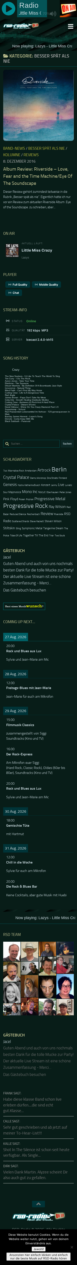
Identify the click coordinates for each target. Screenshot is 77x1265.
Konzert (45, 485)
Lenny (54, 485)
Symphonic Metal (32, 528)
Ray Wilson (57, 506)
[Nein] (72, 1247)
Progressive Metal (49, 498)
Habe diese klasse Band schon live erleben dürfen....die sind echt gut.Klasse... (32, 1092)
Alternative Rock (16, 470)
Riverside (58, 514)
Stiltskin (9, 528)
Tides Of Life (16, 535)
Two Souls (60, 535)
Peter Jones (65, 492)
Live (61, 484)
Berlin (59, 469)
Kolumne (11, 155)
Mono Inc (29, 491)
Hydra (21, 485)
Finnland (63, 478)
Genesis (10, 484)
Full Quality (20, 284)
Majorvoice (14, 492)
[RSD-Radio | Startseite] (27, 26)
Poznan (30, 499)
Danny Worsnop (38, 478)
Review (47, 513)
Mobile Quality (48, 284)
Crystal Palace (16, 477)
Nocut (42, 492)
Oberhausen (52, 492)
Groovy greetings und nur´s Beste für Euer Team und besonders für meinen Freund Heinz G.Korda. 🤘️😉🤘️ (35, 570)
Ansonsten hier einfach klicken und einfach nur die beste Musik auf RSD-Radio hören (38, 1256)
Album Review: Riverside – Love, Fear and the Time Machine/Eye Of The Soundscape (37, 176)
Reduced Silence (18, 514)
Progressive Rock (25, 506)
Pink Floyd (10, 499)
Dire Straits (52, 478)
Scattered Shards (20, 521)
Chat (16, 292)
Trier (51, 535)
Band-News (14, 148)
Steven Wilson (53, 521)
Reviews (31, 155)
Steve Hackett (37, 521)
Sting (18, 528)
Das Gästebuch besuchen (24, 583)
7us (5, 470)
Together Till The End (35, 535)
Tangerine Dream (53, 528)
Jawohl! (38, 1249)
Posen (22, 499)
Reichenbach (33, 514)
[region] (38, 600)
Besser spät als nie (46, 148)
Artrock (44, 470)
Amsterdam (31, 470)
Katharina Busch (32, 485)
